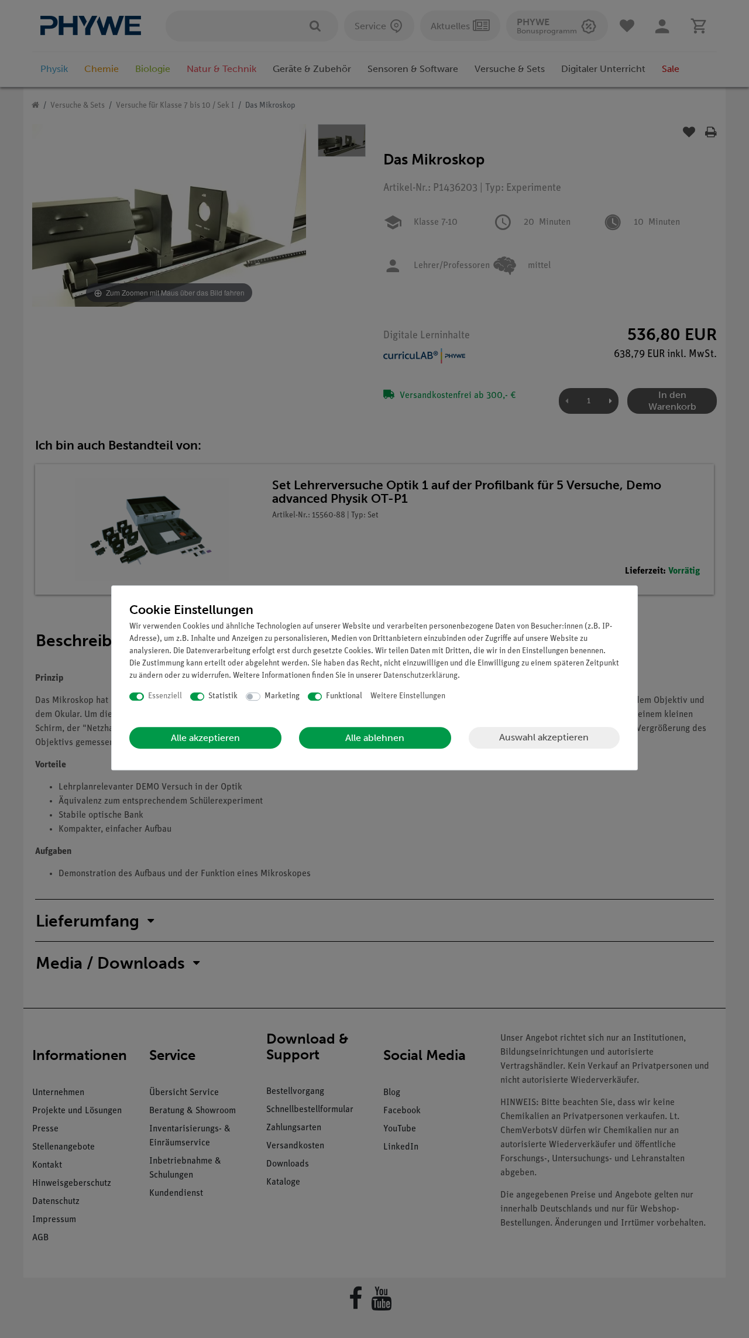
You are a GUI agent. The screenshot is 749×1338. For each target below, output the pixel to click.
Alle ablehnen (374, 737)
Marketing (282, 696)
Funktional (344, 696)
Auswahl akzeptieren (544, 737)
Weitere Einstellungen (407, 696)
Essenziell (165, 696)
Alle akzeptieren (205, 737)
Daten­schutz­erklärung (420, 675)
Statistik (223, 696)
